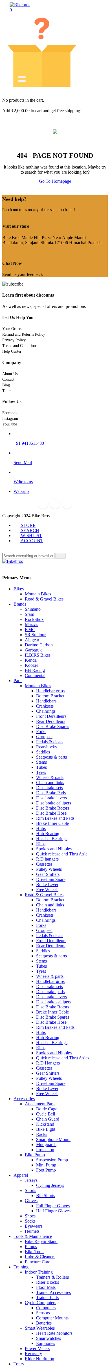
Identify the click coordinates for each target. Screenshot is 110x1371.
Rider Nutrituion (39, 1358)
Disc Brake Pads (51, 792)
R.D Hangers (48, 1063)
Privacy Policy (14, 340)
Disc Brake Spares (52, 726)
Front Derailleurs (51, 716)
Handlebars (46, 701)
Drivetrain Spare (50, 879)
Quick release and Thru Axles (62, 1057)
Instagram (10, 418)
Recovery (33, 1353)
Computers (46, 1307)
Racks (41, 1134)
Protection (45, 1149)
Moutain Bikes (38, 593)
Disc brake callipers (53, 803)
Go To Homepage (55, 181)
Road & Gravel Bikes (44, 599)
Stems (41, 762)
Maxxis (31, 624)
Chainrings (46, 711)
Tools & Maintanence (33, 1236)
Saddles (43, 752)
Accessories (24, 1098)
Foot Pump (46, 1170)
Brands (20, 604)
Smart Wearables (40, 1328)
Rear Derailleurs (50, 721)
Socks (30, 1221)
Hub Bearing (47, 833)
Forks (41, 731)
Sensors (43, 1312)
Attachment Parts (40, 1103)
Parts (18, 680)
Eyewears (33, 1226)
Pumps (31, 1246)
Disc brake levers (51, 797)
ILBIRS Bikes (37, 655)
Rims (40, 843)
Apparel (21, 1175)
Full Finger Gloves (53, 1205)
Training (21, 1266)
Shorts (30, 1190)
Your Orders (12, 329)
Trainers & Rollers (52, 1277)
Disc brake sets (49, 787)
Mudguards (46, 1144)
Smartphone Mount (53, 1139)
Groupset (44, 736)
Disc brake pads (50, 991)
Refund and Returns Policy (23, 334)
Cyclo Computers (40, 1302)
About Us (9, 374)
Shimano (33, 609)
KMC (30, 629)
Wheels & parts (49, 777)
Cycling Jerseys (50, 1185)
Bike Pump (35, 1154)
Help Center (11, 351)
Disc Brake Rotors (52, 808)
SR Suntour (35, 634)
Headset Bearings (51, 838)
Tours (6, 391)
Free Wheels (47, 889)
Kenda (31, 660)
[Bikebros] (20, 4)
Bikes (19, 588)
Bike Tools (34, 1251)
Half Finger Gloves (53, 1210)
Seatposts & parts (51, 757)
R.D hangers (47, 859)
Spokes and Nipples (54, 848)
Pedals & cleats (49, 741)
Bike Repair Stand (41, 1241)
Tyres (41, 772)
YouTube (9, 424)
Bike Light (45, 1129)
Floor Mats (46, 1287)
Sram (29, 614)
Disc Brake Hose (51, 813)
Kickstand (45, 1124)
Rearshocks (46, 746)
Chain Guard (47, 1119)
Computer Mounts (52, 1317)
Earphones (45, 1343)
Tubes (41, 767)
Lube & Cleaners (40, 1256)
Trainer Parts (47, 1297)
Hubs (41, 828)
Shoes (30, 1216)
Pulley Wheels (49, 869)
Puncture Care (37, 1261)
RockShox (34, 619)
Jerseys (31, 1180)
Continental (35, 675)
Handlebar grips (50, 690)
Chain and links (50, 782)
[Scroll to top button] (101, 1345)
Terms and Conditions (19, 346)
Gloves (31, 1200)
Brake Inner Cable (52, 823)
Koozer (31, 665)
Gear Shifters (48, 874)
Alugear (32, 639)
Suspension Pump (52, 1159)
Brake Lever (47, 884)
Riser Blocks (47, 1282)
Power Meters (37, 1348)
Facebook (9, 413)
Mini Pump (46, 1165)
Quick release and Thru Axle (61, 853)
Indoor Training (39, 1272)
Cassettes (44, 864)
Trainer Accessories (53, 1292)
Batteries (44, 1323)
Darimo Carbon (39, 644)
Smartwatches (48, 1338)
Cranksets (45, 706)
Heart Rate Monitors (54, 1333)
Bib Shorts (45, 1195)
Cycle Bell (45, 1114)
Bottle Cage (46, 1108)
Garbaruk (33, 650)
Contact (8, 379)
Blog (6, 385)
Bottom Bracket (50, 695)
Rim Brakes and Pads (55, 818)
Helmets (32, 1231)
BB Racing (35, 670)
